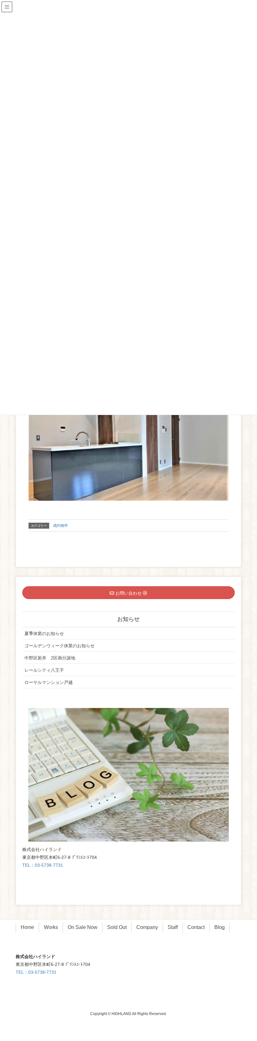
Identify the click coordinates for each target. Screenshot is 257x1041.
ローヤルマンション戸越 (48, 682)
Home (27, 927)
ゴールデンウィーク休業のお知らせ (59, 645)
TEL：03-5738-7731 (42, 865)
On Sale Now (82, 927)
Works (51, 927)
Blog (219, 927)
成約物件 (60, 525)
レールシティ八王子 (44, 670)
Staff (173, 927)
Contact (196, 927)
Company (147, 927)
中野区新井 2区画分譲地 (49, 657)
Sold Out (117, 927)
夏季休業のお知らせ (44, 633)
